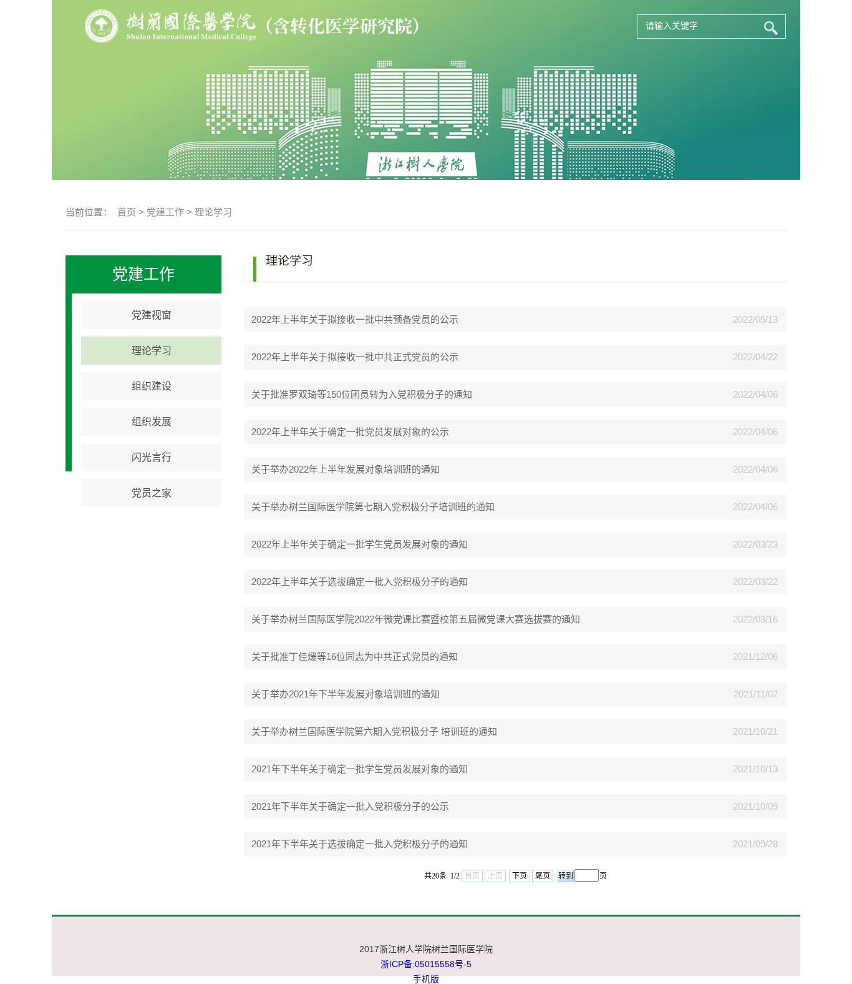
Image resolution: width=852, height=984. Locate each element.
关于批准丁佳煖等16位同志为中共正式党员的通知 (351, 656)
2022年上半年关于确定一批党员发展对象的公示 (346, 431)
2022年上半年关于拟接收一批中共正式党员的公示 (351, 357)
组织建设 (152, 386)
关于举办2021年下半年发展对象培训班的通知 (342, 694)
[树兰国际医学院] (291, 26)
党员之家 (152, 493)
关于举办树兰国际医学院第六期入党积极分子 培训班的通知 (370, 731)
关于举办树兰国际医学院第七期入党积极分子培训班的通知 (369, 506)
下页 (519, 876)
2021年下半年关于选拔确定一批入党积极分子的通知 (356, 844)
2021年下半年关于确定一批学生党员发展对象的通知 (356, 769)
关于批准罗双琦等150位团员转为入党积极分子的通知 (358, 394)
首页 (126, 212)
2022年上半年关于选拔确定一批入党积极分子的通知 (356, 581)
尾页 (542, 876)
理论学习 (213, 212)
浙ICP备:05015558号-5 (426, 964)
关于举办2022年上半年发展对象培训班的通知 (342, 469)
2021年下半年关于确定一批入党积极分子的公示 (346, 806)
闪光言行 (152, 457)
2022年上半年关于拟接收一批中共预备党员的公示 (351, 319)
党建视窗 (152, 315)
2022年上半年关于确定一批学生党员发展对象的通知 (356, 544)
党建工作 (165, 212)
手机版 (426, 979)
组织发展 (152, 421)
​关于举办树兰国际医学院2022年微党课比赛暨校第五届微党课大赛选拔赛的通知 (412, 619)
